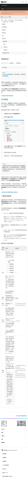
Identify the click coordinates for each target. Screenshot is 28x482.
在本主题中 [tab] (4, 67)
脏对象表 (4, 38)
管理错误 (5, 50)
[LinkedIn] (24, 422)
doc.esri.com (9, 13)
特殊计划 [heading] (3, 442)
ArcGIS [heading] (2, 429)
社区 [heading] (2, 432)
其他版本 (12, 63)
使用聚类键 (4, 27)
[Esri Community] (18, 425)
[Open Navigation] (26, 2)
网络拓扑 (4, 24)
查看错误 (5, 47)
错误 (4, 44)
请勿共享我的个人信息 (7, 476)
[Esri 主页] (4, 2)
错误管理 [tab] (5, 41)
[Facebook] (18, 422)
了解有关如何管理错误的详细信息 (9, 192)
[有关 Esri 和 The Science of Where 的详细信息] (4, 424)
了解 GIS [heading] (2, 435)
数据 (5, 20)
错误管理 (12, 21)
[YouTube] (24, 425)
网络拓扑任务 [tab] (6, 53)
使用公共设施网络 (19, 20)
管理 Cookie (5, 472)
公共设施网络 (11, 20)
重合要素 (4, 32)
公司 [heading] (2, 439)
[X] (21, 422)
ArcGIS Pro (4, 5)
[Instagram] (21, 425)
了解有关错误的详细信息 (7, 95)
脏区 (3, 35)
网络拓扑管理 (5, 21)
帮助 (3, 9)
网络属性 (4, 30)
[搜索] (23, 2)
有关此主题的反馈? (22, 415)
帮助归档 (18, 63)
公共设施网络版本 (9, 74)
